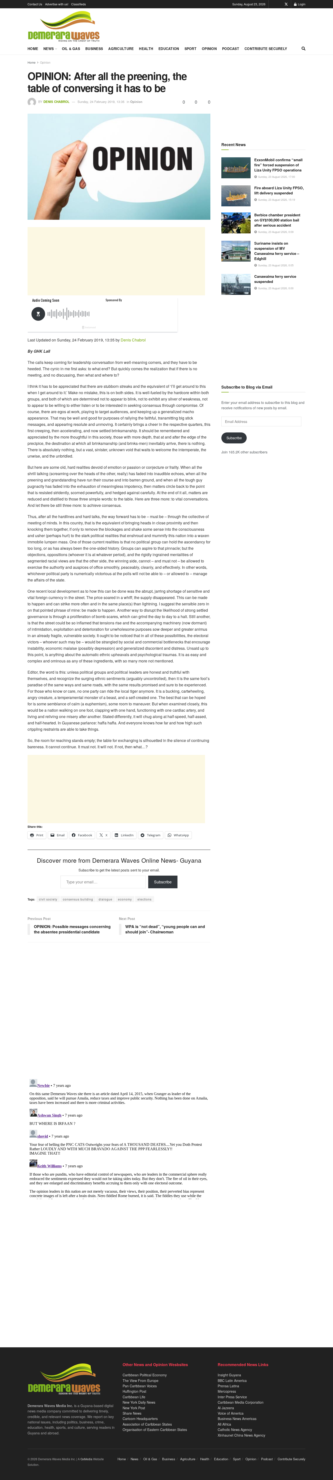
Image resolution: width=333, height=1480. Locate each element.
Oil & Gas (71, 48)
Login (301, 4)
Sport (190, 48)
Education (168, 48)
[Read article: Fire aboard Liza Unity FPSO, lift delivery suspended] (236, 195)
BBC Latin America (232, 1380)
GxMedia (86, 1459)
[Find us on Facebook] (279, 4)
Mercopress (227, 1391)
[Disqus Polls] (119, 1011)
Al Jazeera (226, 1407)
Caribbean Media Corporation (241, 1402)
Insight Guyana (229, 1374)
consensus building (78, 899)
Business (94, 48)
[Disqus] (119, 1138)
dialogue (105, 899)
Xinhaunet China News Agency (241, 1435)
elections (144, 899)
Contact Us (35, 4)
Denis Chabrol (56, 101)
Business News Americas (237, 1418)
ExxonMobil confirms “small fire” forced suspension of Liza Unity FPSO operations (278, 165)
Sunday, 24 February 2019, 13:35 (101, 101)
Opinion (209, 48)
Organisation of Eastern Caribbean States (155, 1429)
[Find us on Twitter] (286, 4)
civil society (48, 899)
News (48, 48)
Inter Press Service (232, 1396)
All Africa (224, 1424)
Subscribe (163, 882)
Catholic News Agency (235, 1429)
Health (146, 48)
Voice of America (231, 1413)
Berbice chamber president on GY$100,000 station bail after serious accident (277, 220)
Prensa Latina (228, 1385)
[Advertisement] (116, 261)
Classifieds (78, 4)
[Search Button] (303, 48)
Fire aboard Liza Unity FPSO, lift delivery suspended (279, 190)
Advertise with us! (56, 4)
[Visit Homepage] (64, 26)
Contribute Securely (266, 48)
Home (33, 48)
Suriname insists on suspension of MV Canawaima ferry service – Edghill (276, 250)
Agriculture (121, 48)
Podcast (230, 48)
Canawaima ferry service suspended (275, 279)
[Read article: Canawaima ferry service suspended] (236, 284)
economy (125, 899)
